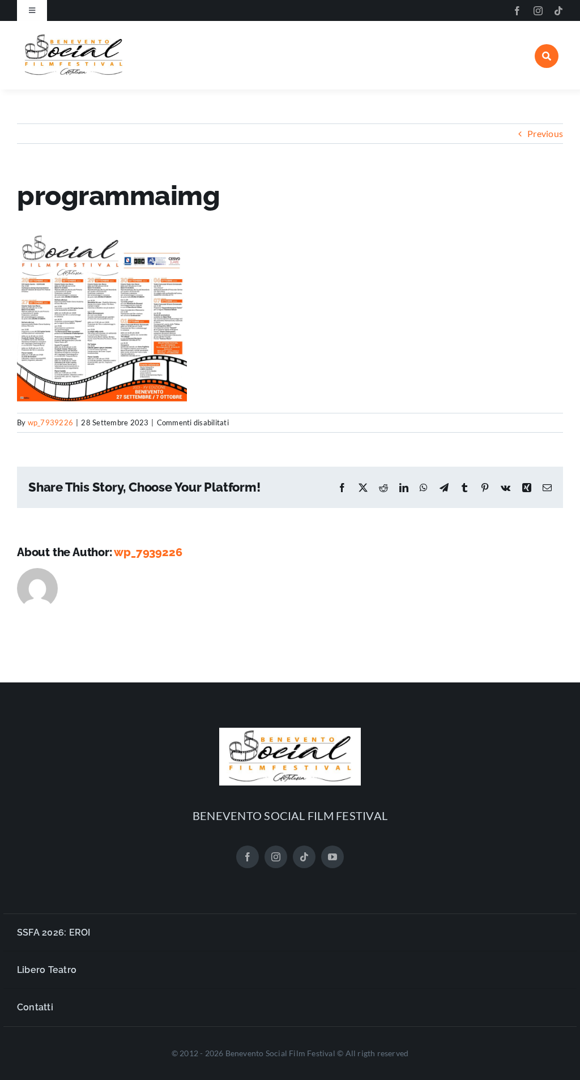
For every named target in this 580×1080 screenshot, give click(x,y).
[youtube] (332, 857)
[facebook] (517, 10)
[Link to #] (546, 56)
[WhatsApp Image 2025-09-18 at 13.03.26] (73, 36)
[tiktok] (558, 10)
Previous (545, 133)
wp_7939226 (50, 422)
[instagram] (538, 10)
